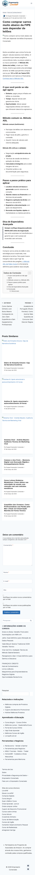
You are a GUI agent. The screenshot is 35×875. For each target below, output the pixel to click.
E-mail (6, 581)
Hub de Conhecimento (10, 666)
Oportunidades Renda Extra (12, 677)
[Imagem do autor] (4, 16)
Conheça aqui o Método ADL (13, 78)
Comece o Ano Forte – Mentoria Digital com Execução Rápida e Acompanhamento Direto (17, 462)
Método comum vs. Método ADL (18, 280)
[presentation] (17, 350)
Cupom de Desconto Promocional (14, 809)
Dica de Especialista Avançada (18, 287)
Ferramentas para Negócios (15, 748)
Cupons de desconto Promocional (17, 710)
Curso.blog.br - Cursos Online (15, 722)
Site (4, 590)
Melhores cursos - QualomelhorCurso (18, 725)
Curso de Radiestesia (9, 827)
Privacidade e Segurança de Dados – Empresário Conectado (15, 777)
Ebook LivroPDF (8, 793)
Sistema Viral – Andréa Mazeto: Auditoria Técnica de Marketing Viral (16, 442)
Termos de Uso (7, 769)
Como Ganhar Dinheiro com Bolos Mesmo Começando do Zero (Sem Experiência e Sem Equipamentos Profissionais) (8, 313)
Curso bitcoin (7, 814)
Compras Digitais (8, 796)
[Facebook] (28, 865)
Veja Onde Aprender (12, 730)
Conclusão (11, 289)
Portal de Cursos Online (13, 728)
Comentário (8, 545)
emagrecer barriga (8, 830)
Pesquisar (5, 690)
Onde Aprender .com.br (10, 804)
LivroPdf (5, 790)
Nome (6, 572)
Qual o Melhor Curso (9, 801)
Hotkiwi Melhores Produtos (15, 712)
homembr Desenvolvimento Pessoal (15, 825)
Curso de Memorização (10, 819)
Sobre (4, 772)
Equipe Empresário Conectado (16, 16)
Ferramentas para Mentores (15, 759)
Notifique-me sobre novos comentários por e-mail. (17, 598)
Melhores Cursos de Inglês (14, 733)
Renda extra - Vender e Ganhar (16, 746)
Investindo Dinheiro (9, 817)
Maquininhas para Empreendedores (15, 672)
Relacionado (15, 291)
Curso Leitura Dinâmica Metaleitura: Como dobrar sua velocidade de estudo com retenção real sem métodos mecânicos (16, 484)
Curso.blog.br (7, 798)
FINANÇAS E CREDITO (10, 663)
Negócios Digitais (8, 674)
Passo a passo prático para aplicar (17, 283)
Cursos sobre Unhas (9, 812)
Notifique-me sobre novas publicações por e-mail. (17, 606)
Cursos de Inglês (8, 822)
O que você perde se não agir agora (17, 277)
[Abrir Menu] (31, 3)
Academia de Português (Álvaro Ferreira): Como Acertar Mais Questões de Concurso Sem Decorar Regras (26, 312)
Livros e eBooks (7, 669)
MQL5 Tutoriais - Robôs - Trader (16, 751)
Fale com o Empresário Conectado (14, 781)
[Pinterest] (28, 869)
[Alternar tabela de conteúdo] (28, 273)
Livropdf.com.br (11, 736)
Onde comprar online (9, 806)
